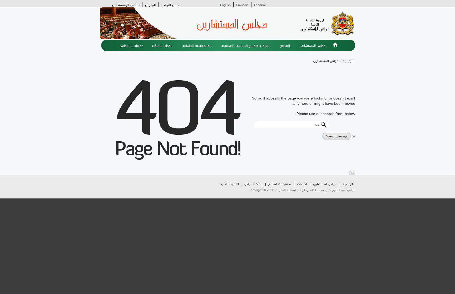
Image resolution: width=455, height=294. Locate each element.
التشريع (285, 45)
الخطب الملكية (161, 45)
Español (260, 4)
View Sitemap (336, 136)
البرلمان (150, 4)
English (225, 4)
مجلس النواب (171, 4)
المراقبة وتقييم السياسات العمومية (245, 45)
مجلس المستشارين (126, 4)
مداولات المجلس (131, 45)
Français (242, 4)
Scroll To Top (352, 172)
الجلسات (302, 184)
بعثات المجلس (253, 184)
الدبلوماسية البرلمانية (196, 45)
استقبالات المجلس (279, 184)
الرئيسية (335, 47)
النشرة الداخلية (229, 184)
